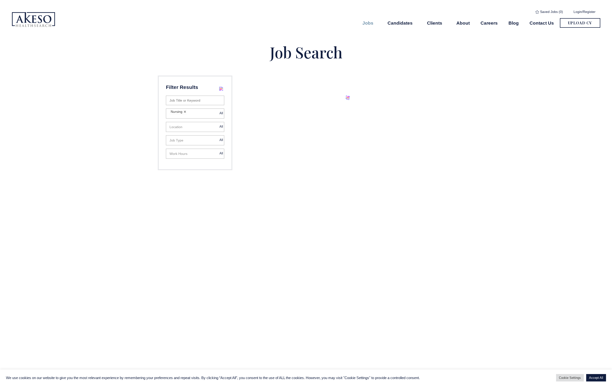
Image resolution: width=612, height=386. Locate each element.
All (221, 113)
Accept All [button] (596, 378)
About (463, 23)
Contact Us (542, 23)
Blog (513, 23)
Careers (489, 23)
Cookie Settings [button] (570, 378)
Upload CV (580, 22)
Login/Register (585, 12)
